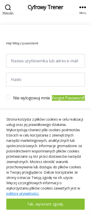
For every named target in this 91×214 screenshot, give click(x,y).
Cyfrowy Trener (45, 7)
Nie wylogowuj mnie (31, 98)
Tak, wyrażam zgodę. (45, 204)
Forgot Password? (68, 98)
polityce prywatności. (22, 193)
